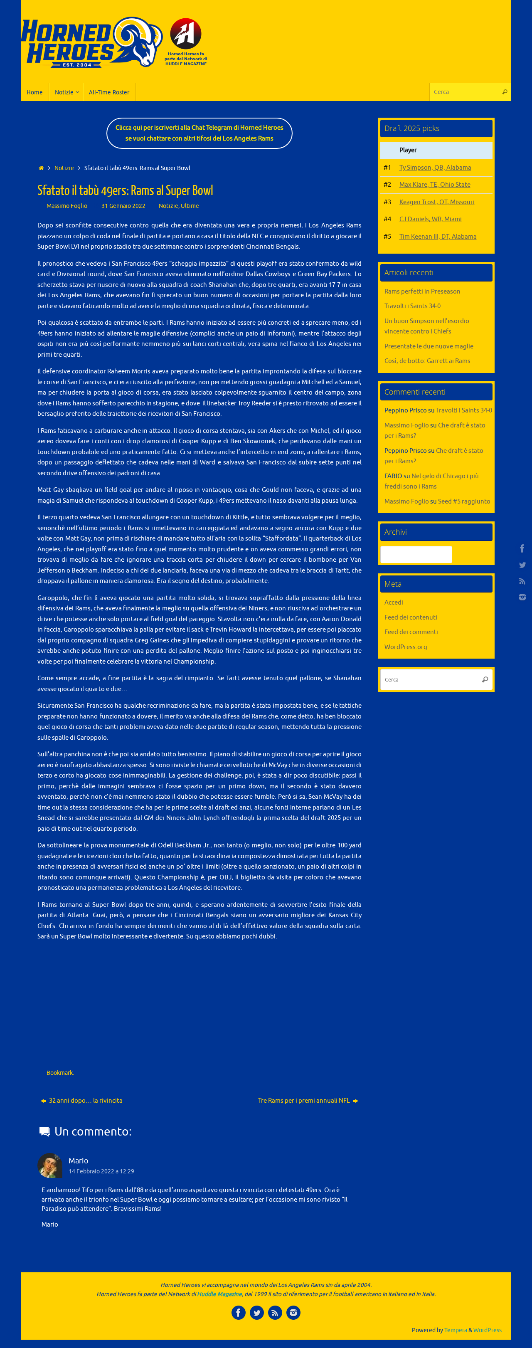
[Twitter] (522, 565)
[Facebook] (522, 548)
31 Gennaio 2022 (123, 206)
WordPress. (488, 1330)
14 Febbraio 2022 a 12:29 (101, 1171)
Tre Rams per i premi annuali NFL (304, 1101)
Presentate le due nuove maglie (428, 347)
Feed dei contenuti (410, 618)
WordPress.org (405, 647)
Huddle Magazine (219, 1294)
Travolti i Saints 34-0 (412, 306)
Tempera (455, 1330)
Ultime (190, 206)
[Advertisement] (364, 60)
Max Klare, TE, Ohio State (434, 185)
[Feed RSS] (522, 581)
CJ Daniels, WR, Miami (430, 219)
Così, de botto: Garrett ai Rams (427, 361)
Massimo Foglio (67, 206)
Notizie (64, 168)
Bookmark (60, 1072)
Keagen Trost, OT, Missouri (437, 202)
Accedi (393, 603)
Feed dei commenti (411, 632)
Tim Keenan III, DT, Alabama (438, 237)
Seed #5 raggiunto (464, 502)
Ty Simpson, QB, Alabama (435, 168)
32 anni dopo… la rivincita (85, 1101)
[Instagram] (522, 597)
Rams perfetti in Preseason (422, 292)
